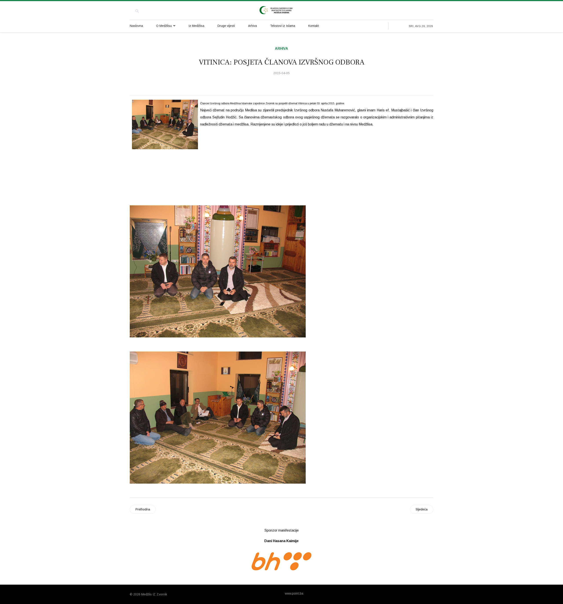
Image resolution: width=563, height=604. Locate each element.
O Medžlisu (164, 26)
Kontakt (313, 26)
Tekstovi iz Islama (282, 26)
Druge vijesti (226, 26)
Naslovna (136, 26)
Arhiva (252, 26)
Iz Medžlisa (196, 26)
